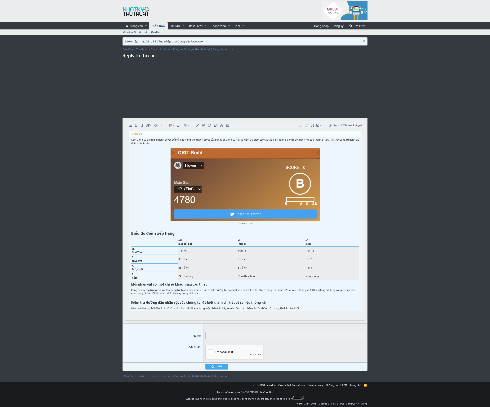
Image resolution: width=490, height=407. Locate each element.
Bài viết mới (129, 32)
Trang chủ (136, 26)
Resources (196, 26)
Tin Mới (175, 26)
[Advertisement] (245, 89)
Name (197, 335)
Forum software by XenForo (245, 392)
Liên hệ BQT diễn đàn (264, 385)
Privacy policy (315, 385)
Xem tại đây (245, 223)
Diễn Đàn (158, 26)
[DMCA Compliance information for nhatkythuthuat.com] (297, 398)
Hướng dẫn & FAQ (336, 385)
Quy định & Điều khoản (291, 385)
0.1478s (340, 403)
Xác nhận (195, 346)
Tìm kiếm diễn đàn (149, 32)
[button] (146, 25)
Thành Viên (218, 26)
